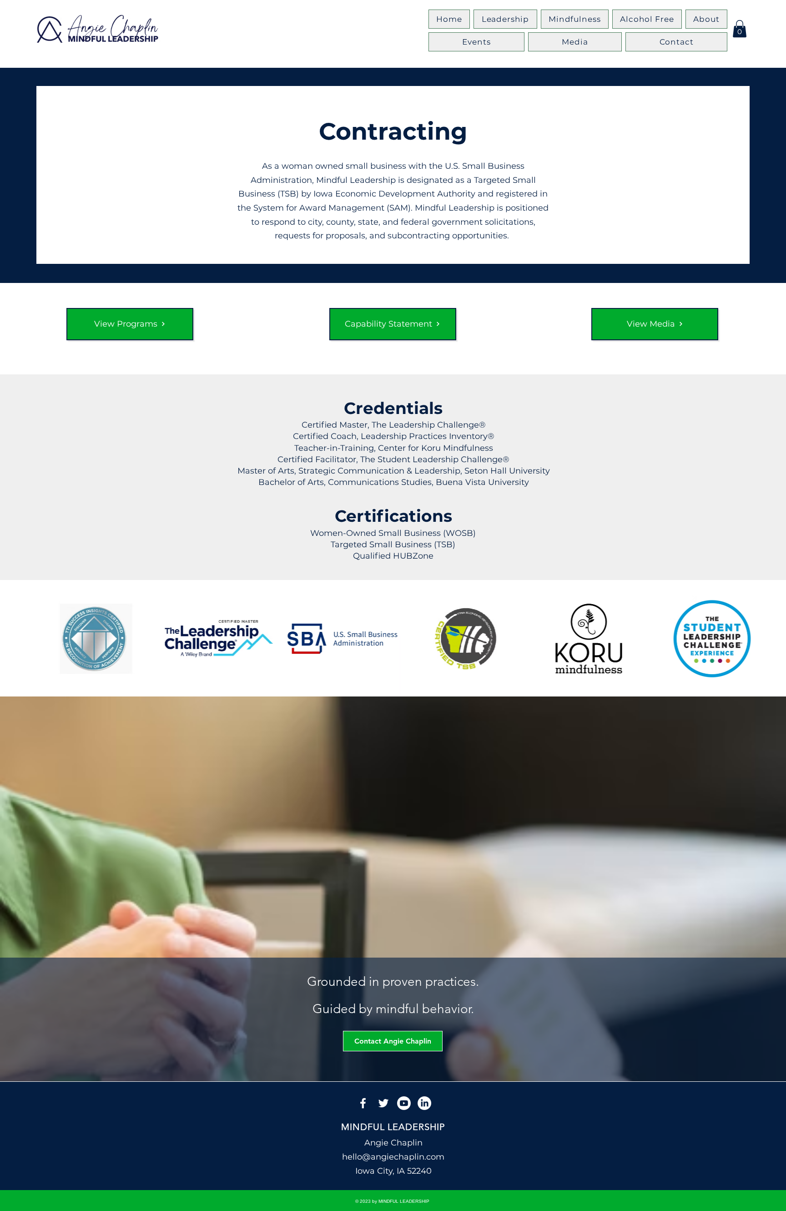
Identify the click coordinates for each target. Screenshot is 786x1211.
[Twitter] (383, 1103)
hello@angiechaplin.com (393, 1157)
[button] (739, 28)
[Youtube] (404, 1103)
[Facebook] (363, 1103)
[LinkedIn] (424, 1103)
